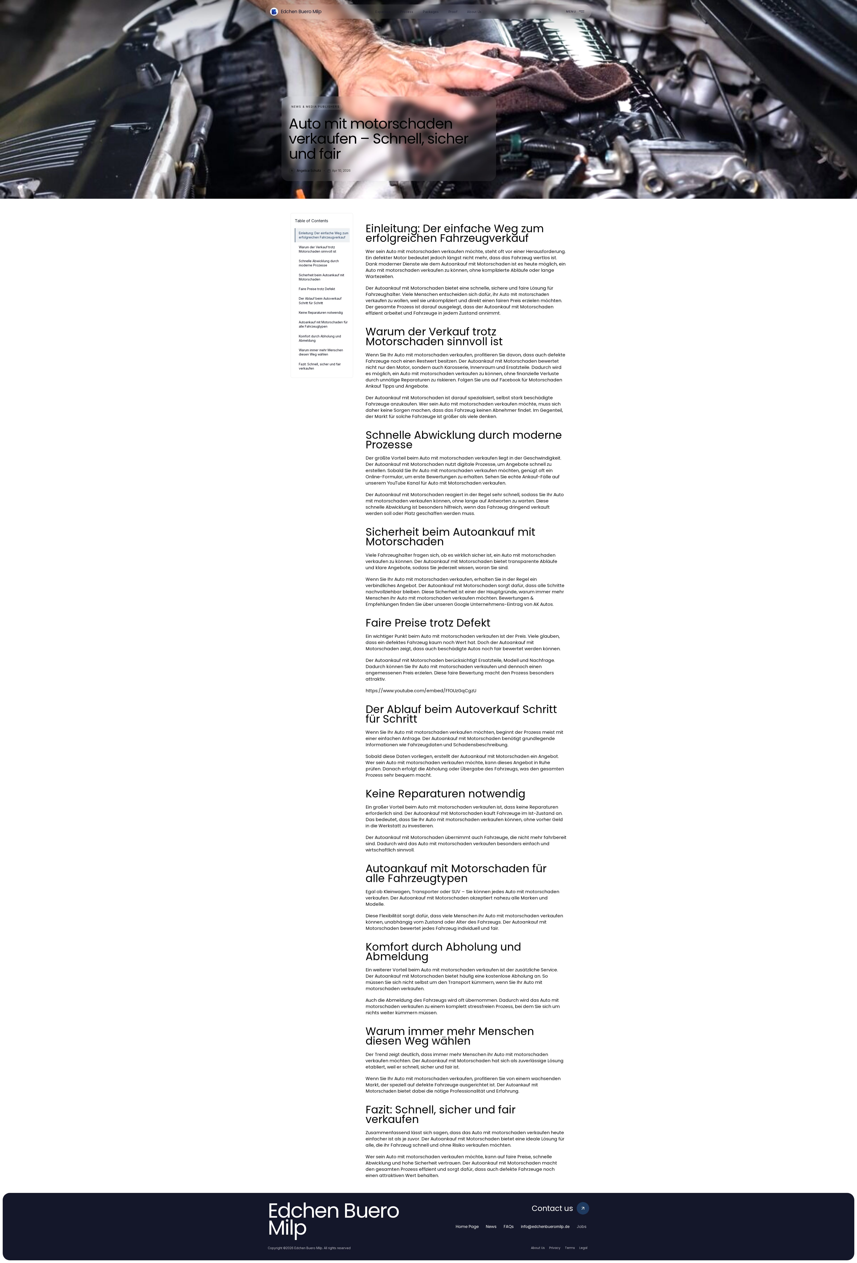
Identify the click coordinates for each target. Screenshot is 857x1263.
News (491, 1226)
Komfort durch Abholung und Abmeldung (320, 338)
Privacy (554, 1248)
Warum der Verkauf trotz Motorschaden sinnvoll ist (317, 249)
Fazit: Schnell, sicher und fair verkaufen (320, 366)
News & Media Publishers (315, 106)
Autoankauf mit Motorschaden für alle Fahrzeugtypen (323, 324)
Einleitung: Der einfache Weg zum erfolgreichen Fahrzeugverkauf (323, 235)
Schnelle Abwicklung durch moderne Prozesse (319, 263)
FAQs (509, 1226)
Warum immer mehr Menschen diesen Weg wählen (321, 352)
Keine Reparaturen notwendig (321, 312)
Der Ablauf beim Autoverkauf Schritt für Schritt (320, 301)
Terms (570, 1248)
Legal (583, 1248)
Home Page (467, 1226)
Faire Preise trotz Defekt (317, 289)
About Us (538, 1248)
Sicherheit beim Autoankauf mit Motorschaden (321, 277)
